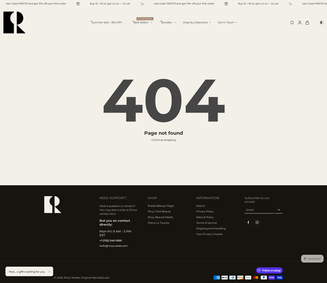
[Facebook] (248, 222)
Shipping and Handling (211, 228)
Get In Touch (226, 22)
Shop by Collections (195, 22)
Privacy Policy (205, 211)
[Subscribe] (279, 210)
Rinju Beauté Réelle (160, 217)
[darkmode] (319, 22)
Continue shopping (163, 140)
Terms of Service (206, 222)
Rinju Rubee (72, 277)
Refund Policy (205, 217)
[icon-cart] (307, 22)
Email (250, 210)
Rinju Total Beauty (159, 211)
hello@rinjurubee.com (113, 245)
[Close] (49, 271)
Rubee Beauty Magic (161, 205)
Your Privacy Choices (209, 234)
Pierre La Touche (158, 222)
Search (200, 205)
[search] (292, 22)
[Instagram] (257, 222)
